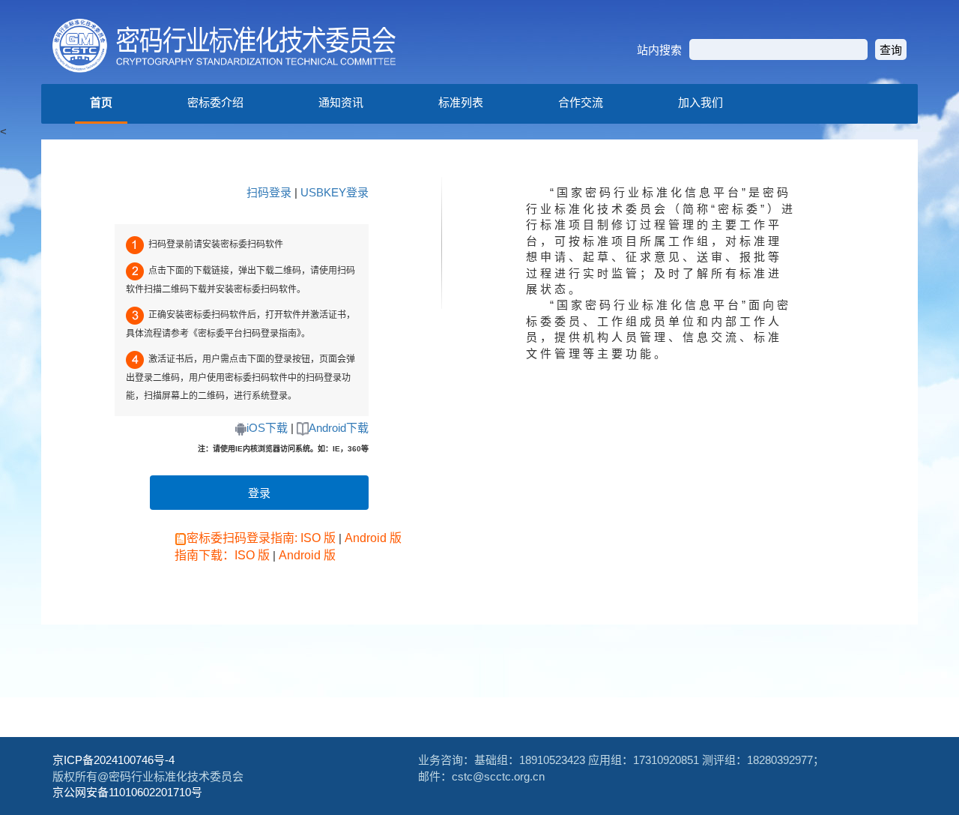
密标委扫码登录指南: (242, 538)
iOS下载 (267, 427)
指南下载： (205, 555)
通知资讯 (340, 102)
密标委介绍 (215, 102)
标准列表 (460, 102)
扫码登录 (268, 192)
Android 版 (373, 538)
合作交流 (580, 102)
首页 (101, 102)
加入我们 (700, 102)
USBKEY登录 (334, 192)
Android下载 (339, 427)
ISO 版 (318, 538)
